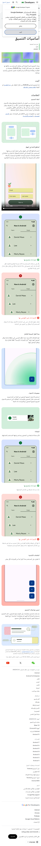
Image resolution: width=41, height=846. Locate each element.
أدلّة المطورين (36, 771)
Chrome (37, 813)
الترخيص (30, 829)
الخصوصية (36, 711)
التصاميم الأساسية (28, 116)
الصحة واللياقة (36, 705)
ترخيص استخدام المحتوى (27, 651)
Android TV (36, 734)
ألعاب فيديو (36, 699)
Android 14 (36, 751)
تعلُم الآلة (37, 702)
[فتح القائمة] (37, 2)
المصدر (37, 682)
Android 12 (36, 757)
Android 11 (36, 760)
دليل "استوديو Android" (33, 768)
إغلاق (20, 26)
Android (37, 673)
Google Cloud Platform (32, 819)
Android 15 (36, 748)
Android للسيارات (34, 731)
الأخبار (37, 685)
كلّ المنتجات (36, 822)
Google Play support (33, 795)
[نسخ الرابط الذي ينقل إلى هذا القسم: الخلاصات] (29, 95)
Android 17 (36, 742)
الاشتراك (12, 836)
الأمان (38, 679)
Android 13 (36, 754)
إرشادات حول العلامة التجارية (19, 829)
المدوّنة (37, 688)
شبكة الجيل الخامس (34, 714)
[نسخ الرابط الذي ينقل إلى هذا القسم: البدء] (33, 81)
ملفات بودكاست (35, 691)
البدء (20, 32)
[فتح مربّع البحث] (17, 2)
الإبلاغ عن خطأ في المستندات (32, 792)
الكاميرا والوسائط (35, 708)
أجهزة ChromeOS (34, 728)
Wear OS (36, 725)
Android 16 (36, 745)
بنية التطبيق (7, 85)
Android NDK (35, 781)
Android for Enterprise (32, 676)
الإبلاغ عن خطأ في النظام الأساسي (31, 789)
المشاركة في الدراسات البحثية (32, 798)
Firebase (36, 816)
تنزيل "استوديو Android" (32, 778)
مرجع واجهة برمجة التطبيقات (32, 774)
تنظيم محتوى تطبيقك (29, 87)
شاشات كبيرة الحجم (34, 722)
